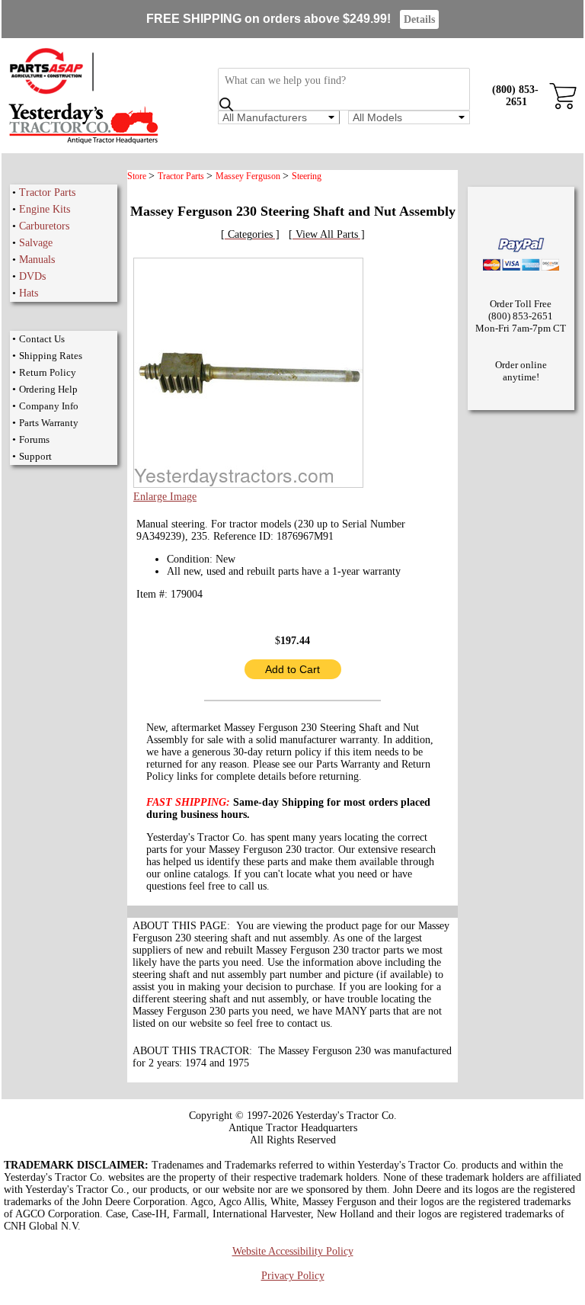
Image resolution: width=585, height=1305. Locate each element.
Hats (28, 293)
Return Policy (47, 372)
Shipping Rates (50, 355)
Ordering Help (48, 389)
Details (419, 19)
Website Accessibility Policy (292, 1251)
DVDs (32, 276)
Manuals (37, 259)
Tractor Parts (47, 192)
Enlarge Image (165, 496)
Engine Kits (44, 209)
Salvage (36, 242)
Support (35, 456)
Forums (34, 439)
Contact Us (42, 339)
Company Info (48, 406)
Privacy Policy (292, 1275)
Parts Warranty (48, 422)
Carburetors (44, 226)
